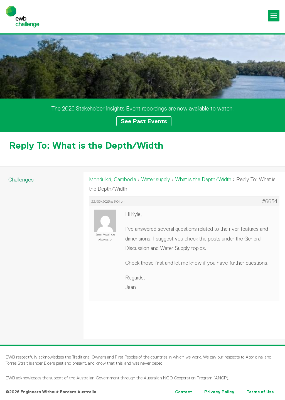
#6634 (269, 201)
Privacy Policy (219, 391)
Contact (183, 391)
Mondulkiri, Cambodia (112, 179)
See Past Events (144, 121)
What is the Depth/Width (203, 179)
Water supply (155, 179)
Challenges (21, 179)
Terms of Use (260, 391)
